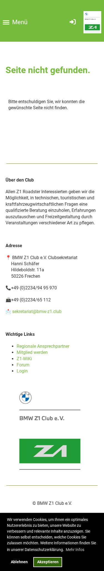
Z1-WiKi (24, 358)
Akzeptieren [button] (48, 562)
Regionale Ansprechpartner (43, 346)
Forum (23, 365)
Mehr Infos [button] (75, 549)
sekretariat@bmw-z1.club (37, 311)
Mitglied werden (32, 352)
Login (22, 371)
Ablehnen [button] (19, 562)
